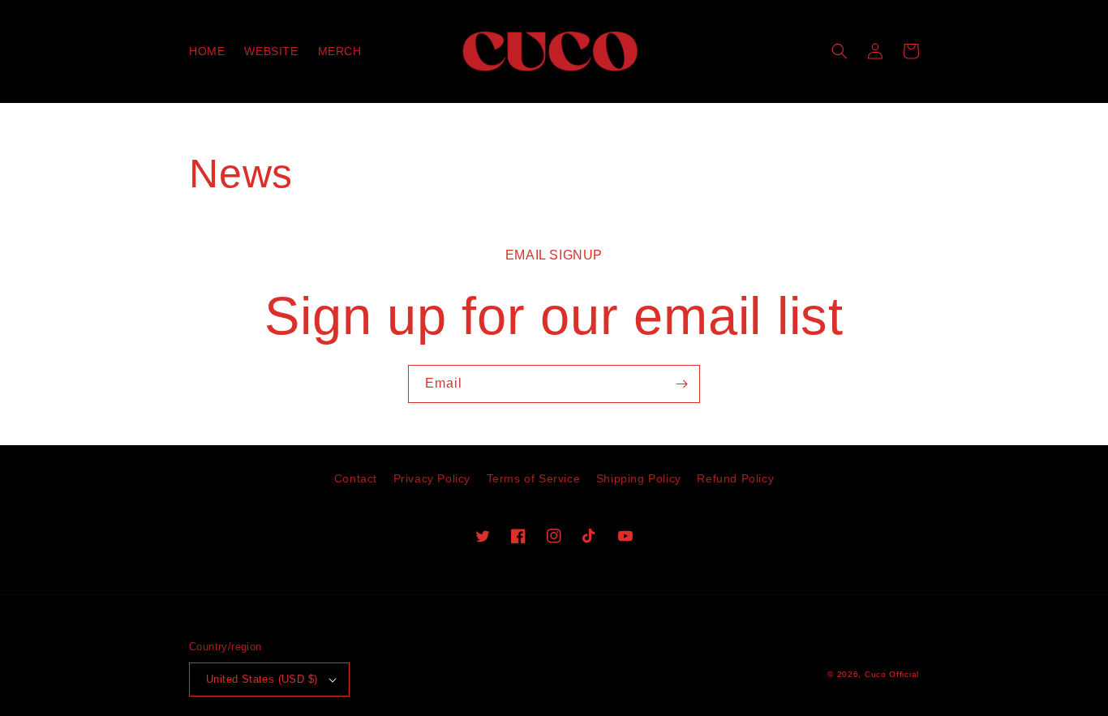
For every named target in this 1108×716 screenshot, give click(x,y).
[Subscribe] (681, 384)
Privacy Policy (431, 478)
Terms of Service (534, 478)
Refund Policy (735, 478)
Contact (355, 478)
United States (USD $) (261, 679)
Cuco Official (892, 674)
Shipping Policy (638, 478)
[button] (839, 51)
